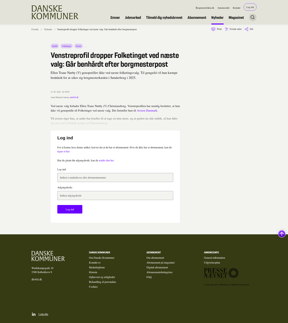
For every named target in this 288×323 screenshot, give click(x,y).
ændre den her (106, 160)
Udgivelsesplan (212, 262)
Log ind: (61, 169)
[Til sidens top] (282, 234)
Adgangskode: (65, 187)
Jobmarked (133, 17)
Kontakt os (94, 262)
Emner (115, 17)
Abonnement (197, 17)
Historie (93, 272)
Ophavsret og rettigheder (102, 277)
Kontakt (236, 7)
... (86, 46)
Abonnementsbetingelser (159, 272)
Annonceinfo (224, 7)
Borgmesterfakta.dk (205, 7)
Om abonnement (155, 257)
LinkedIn (43, 314)
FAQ (149, 277)
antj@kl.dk (74, 97)
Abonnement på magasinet (160, 262)
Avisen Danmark (147, 110)
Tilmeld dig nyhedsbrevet (164, 17)
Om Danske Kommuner (101, 257)
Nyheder (217, 17)
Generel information (214, 257)
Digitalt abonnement (157, 267)
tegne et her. (63, 151)
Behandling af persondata (102, 282)
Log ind (250, 7)
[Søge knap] (252, 17)
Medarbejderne (97, 267)
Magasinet (236, 17)
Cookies (93, 286)
